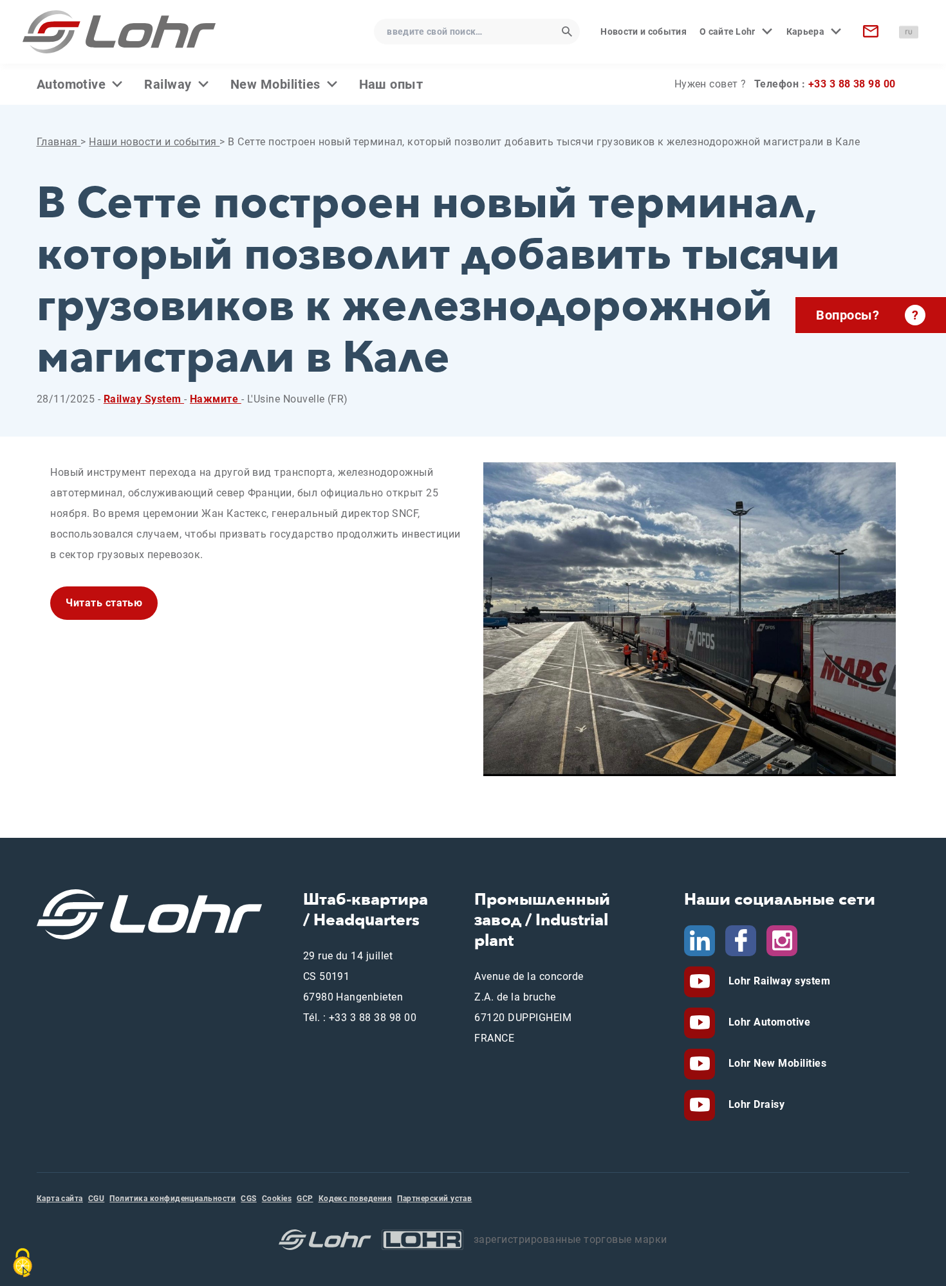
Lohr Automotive (767, 1022)
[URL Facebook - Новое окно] (740, 940)
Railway (167, 84)
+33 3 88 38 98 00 (852, 84)
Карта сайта (60, 1198)
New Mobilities (275, 84)
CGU (96, 1198)
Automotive (71, 84)
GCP (305, 1198)
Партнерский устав (434, 1198)
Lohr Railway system (777, 981)
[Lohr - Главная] (119, 31)
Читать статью (104, 603)
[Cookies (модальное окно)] (22, 1263)
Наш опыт (391, 84)
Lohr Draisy (754, 1104)
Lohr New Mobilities (775, 1063)
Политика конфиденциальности (172, 1198)
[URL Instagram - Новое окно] (781, 940)
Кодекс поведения (356, 1198)
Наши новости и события (154, 142)
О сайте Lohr (728, 31)
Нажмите (215, 399)
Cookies (277, 1198)
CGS (248, 1198)
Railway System (144, 399)
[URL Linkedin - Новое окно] (699, 940)
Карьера (805, 31)
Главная (59, 142)
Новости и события (643, 31)
